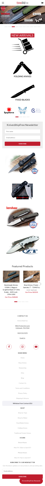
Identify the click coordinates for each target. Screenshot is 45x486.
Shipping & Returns (22, 398)
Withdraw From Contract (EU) (22, 403)
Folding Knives (22, 428)
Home (22, 358)
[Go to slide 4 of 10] (17, 26)
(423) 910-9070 (22, 333)
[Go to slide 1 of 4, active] (15, 301)
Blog (22, 378)
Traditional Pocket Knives (22, 433)
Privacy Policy (22, 393)
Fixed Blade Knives (22, 423)
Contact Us (22, 383)
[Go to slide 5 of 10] (20, 26)
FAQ (22, 373)
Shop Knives (22, 363)
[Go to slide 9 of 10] (35, 26)
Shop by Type (22, 413)
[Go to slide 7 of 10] (28, 26)
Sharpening (22, 368)
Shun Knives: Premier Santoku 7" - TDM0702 (31, 286)
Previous (2, 17)
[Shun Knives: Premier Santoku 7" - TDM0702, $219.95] (31, 276)
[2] (22, 17)
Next (43, 17)
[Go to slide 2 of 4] (19, 301)
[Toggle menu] (3, 3)
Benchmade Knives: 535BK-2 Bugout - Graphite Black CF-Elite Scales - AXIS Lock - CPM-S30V (11, 289)
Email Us (22, 338)
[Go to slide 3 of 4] (23, 301)
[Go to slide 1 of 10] (6, 26)
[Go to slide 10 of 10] (38, 26)
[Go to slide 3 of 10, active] (13, 26)
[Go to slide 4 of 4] (26, 301)
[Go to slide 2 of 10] (9, 26)
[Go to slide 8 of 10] (31, 26)
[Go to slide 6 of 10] (24, 26)
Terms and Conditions (22, 388)
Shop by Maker (22, 418)
